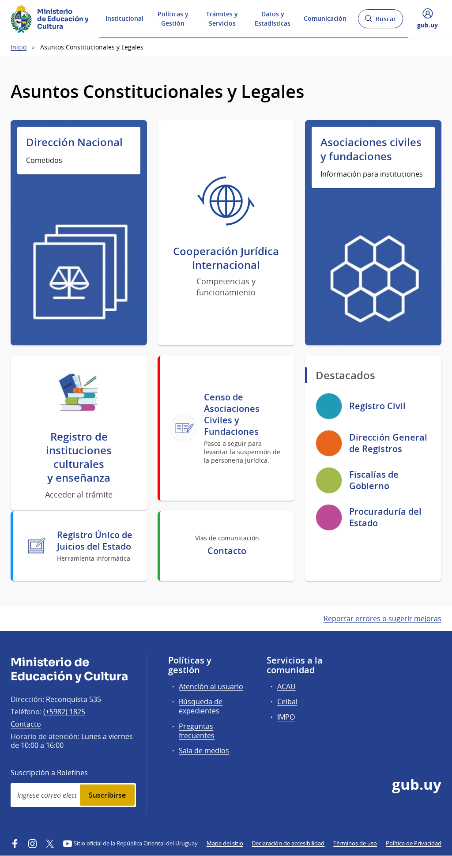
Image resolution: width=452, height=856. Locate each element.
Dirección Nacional (74, 142)
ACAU (286, 686)
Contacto (26, 724)
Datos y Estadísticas (272, 18)
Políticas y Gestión (173, 18)
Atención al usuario (211, 686)
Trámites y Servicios (222, 18)
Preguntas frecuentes (197, 730)
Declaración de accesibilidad (288, 843)
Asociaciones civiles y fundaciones (371, 149)
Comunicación (325, 18)
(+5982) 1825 (64, 711)
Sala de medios (204, 750)
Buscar (380, 21)
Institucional (124, 18)
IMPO (286, 717)
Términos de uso (355, 843)
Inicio (18, 47)
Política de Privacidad (413, 843)
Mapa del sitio (225, 843)
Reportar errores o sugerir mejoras (382, 618)
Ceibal (287, 701)
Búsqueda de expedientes (200, 706)
